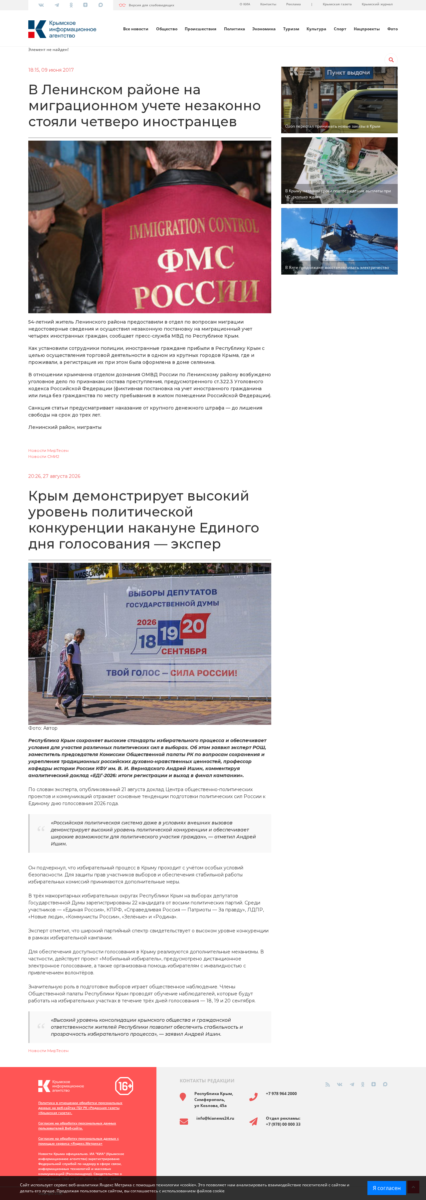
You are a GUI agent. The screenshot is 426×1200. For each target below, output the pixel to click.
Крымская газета (337, 4)
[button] (391, 60)
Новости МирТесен (48, 450)
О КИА (245, 4)
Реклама (293, 4)
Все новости (135, 29)
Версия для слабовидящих (151, 5)
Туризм (291, 29)
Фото (392, 29)
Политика (234, 29)
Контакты (268, 4)
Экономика (264, 29)
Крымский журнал (377, 4)
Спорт (340, 29)
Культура (316, 29)
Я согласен (387, 1188)
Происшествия (200, 29)
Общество (166, 29)
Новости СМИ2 (43, 456)
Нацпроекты (367, 29)
